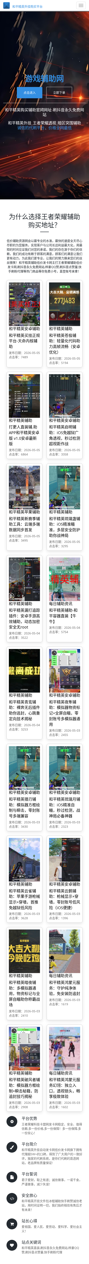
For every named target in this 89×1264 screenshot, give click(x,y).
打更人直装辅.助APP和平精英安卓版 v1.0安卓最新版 (24, 435)
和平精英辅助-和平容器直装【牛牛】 (63, 616)
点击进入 (30, 92)
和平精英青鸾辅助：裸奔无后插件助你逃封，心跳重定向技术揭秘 (24, 710)
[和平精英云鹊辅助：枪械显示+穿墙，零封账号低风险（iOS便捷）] (64, 859)
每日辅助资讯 (60, 603)
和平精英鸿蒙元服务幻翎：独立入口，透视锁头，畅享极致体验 (64, 1088)
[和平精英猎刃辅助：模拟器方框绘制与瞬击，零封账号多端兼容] (24, 768)
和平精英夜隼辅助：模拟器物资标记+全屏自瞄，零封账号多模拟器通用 (64, 713)
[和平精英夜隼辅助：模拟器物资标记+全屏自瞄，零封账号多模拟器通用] (64, 670)
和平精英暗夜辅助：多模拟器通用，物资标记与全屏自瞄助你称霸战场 (24, 993)
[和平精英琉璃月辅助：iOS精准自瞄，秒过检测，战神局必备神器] (64, 768)
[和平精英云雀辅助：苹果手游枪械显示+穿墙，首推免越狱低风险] (24, 859)
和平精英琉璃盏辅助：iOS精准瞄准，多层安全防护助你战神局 (64, 527)
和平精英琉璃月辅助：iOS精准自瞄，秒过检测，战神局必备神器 (64, 808)
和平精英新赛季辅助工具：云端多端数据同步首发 (24, 524)
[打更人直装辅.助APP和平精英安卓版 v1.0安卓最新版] (24, 396)
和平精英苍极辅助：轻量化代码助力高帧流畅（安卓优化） (64, 344)
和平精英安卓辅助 (24, 328)
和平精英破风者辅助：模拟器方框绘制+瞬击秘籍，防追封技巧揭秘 (24, 1088)
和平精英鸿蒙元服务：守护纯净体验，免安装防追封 (64, 988)
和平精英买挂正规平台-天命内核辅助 (24, 341)
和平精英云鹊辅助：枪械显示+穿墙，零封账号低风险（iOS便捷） (64, 899)
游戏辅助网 (44, 78)
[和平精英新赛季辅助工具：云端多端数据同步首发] (24, 487)
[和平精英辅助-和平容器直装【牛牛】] (64, 579)
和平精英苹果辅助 (24, 512)
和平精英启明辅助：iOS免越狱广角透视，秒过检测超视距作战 (64, 435)
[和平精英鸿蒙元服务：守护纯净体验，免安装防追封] (64, 951)
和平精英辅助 (60, 328)
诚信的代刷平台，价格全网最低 (44, 127)
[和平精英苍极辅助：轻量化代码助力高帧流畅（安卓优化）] (64, 304)
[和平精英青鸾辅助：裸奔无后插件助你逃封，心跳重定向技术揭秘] (24, 670)
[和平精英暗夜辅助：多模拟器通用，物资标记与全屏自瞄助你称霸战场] (24, 951)
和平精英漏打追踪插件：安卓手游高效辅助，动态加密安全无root (24, 619)
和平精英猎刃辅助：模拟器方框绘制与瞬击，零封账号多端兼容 (24, 808)
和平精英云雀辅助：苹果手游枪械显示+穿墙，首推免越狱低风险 (24, 899)
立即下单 (59, 92)
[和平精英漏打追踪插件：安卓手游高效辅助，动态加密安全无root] (24, 579)
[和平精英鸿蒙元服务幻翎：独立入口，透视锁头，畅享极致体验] (64, 1048)
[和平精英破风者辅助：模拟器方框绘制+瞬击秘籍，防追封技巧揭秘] (24, 1048)
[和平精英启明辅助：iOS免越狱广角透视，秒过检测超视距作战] (64, 396)
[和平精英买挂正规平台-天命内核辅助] (24, 304)
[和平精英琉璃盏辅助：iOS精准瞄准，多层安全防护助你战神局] (64, 487)
